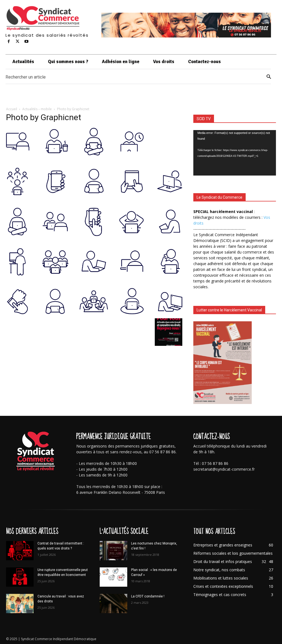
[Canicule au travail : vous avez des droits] (20, 603)
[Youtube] (26, 42)
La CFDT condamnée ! (147, 596)
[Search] (269, 76)
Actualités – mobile (37, 109)
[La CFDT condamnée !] (113, 603)
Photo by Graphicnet (43, 117)
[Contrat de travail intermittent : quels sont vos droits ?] (20, 550)
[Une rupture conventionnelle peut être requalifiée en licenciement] (20, 577)
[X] (17, 42)
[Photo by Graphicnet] (94, 312)
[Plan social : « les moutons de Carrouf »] (113, 577)
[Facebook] (9, 42)
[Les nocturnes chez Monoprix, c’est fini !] (113, 550)
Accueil (11, 109)
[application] (234, 152)
